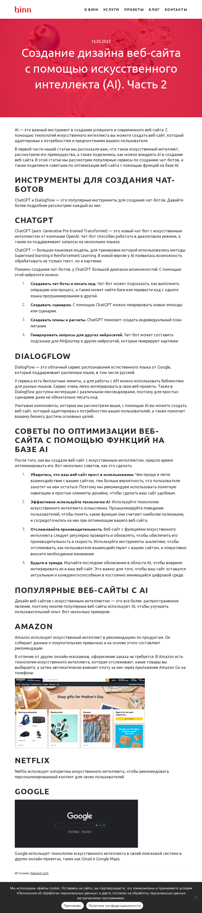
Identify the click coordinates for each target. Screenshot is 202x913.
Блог (154, 9)
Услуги (111, 9)
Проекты (134, 9)
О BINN (91, 9)
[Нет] (195, 897)
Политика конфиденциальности (115, 906)
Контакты (176, 9)
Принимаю (72, 906)
